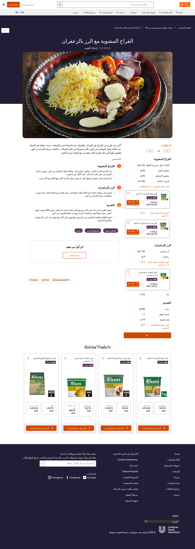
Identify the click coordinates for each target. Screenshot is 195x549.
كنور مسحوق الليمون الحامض (44, 358)
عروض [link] (75, 12)
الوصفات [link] (133, 12)
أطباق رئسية (110, 230)
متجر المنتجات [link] (107, 12)
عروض (177, 494)
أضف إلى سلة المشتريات (133, 202)
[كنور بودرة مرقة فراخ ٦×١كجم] (116, 383)
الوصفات (176, 471)
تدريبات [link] (121, 12)
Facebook (75, 477)
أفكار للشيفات (173, 459)
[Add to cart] (3, 4)
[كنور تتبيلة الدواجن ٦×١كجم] (153, 383)
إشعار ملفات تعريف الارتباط (126, 488)
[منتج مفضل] (128, 193)
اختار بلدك (133, 465)
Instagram (57, 477)
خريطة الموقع (132, 494)
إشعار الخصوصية (130, 482)
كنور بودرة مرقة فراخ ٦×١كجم (119, 358)
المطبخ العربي (93, 230)
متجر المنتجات (173, 482)
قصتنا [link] (180, 12)
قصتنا (177, 453)
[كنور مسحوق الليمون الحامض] (41, 383)
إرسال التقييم (75, 255)
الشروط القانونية (130, 477)
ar (22, 12)
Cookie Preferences (128, 459)
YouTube (91, 477)
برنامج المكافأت (173, 488)
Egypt (175, 515)
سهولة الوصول (131, 500)
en (17, 12)
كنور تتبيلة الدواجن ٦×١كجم (157, 358)
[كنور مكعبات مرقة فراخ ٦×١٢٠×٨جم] (78, 383)
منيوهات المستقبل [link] (148, 12)
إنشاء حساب (13, 4)
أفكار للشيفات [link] (166, 12)
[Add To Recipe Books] (5, 30)
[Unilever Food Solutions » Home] (185, 4)
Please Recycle (130, 471)
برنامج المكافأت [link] (90, 12)
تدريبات (176, 477)
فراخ (79, 230)
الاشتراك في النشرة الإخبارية (125, 453)
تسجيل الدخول (28, 4)
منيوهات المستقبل (172, 465)
